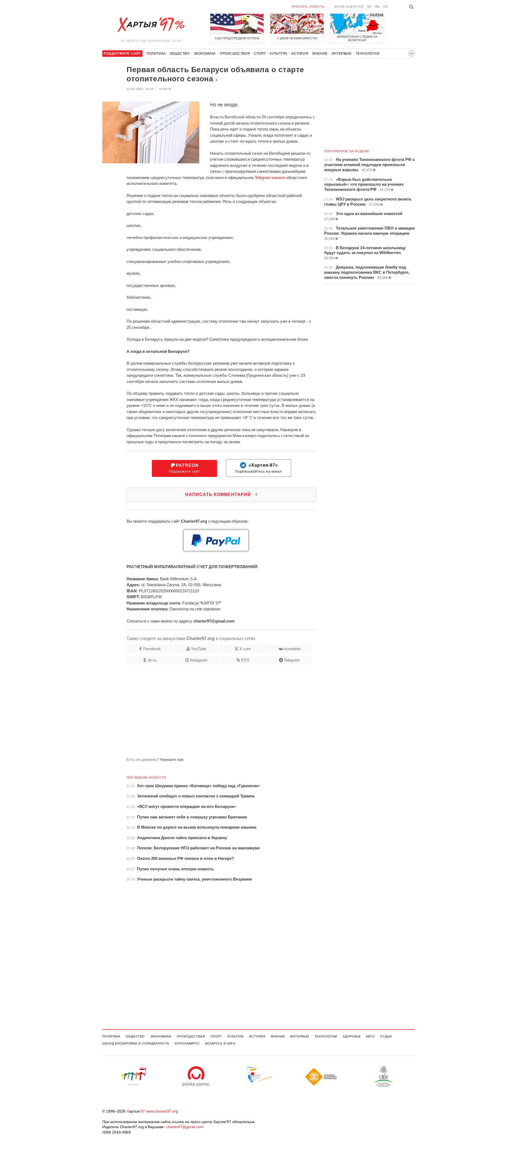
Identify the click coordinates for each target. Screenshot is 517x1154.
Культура (278, 53)
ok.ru (152, 660)
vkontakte (292, 648)
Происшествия (235, 53)
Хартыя (151, 24)
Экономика (205, 53)
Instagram (199, 660)
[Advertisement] (209, 713)
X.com (245, 648)
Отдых (386, 1036)
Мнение (320, 53)
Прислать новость (307, 6)
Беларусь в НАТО (220, 1043)
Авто (370, 1036)
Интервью (342, 53)
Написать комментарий (221, 494)
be (369, 6)
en (385, 6)
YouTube (198, 648)
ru (377, 6)
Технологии (368, 53)
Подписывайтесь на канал (258, 468)
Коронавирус (187, 1043)
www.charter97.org (162, 1111)
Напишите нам (171, 760)
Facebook (152, 648)
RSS (245, 660)
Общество (180, 53)
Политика (156, 53)
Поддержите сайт (184, 468)
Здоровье (352, 1036)
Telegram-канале (270, 177)
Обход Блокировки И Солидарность (135, 1043)
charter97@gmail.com (185, 1127)
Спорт (260, 53)
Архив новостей (349, 6)
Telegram (292, 660)
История (299, 53)
